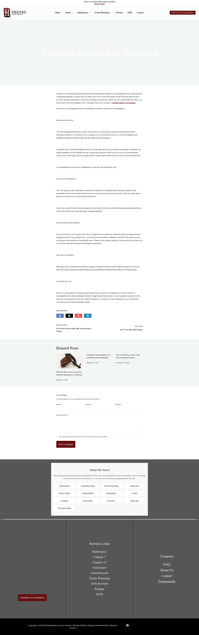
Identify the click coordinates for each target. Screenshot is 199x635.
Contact (140, 12)
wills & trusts (99, 583)
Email (88, 404)
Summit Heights (88, 493)
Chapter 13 (99, 562)
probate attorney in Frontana (123, 103)
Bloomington (111, 493)
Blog (105, 63)
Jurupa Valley (88, 501)
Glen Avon (111, 501)
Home (58, 12)
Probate (119, 12)
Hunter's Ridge (64, 493)
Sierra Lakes (134, 486)
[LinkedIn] (87, 316)
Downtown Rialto (64, 508)
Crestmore (64, 501)
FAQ (166, 564)
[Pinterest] (78, 316)
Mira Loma (134, 501)
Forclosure (99, 567)
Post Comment (66, 444)
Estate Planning (102, 12)
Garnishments (99, 573)
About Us (166, 570)
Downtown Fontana (111, 486)
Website (118, 404)
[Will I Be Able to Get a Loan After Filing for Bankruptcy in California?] (69, 361)
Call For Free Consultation (182, 12)
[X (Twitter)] (69, 316)
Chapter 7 (99, 557)
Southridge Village (88, 486)
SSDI (129, 12)
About (68, 12)
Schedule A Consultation (32, 597)
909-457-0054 (99, 4)
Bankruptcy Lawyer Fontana (59, 625)
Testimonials (166, 581)
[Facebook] (60, 316)
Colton (134, 493)
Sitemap (76, 625)
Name (59, 404)
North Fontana (64, 486)
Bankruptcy (83, 12)
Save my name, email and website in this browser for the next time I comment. (83, 436)
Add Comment (62, 415)
